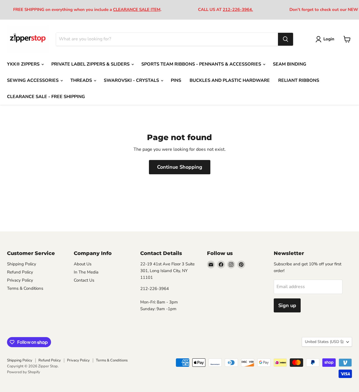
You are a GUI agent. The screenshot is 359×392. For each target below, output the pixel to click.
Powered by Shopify (23, 372)
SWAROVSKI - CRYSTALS (132, 80)
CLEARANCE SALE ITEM (136, 9)
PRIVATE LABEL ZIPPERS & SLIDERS (91, 64)
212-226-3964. (238, 9)
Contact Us (84, 280)
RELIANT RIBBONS (298, 80)
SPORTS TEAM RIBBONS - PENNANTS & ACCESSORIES (201, 64)
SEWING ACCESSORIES (33, 80)
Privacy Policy (20, 280)
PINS (176, 80)
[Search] (285, 39)
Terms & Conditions (25, 288)
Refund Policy (20, 272)
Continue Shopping (179, 167)
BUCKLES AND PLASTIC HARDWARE (230, 80)
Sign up (287, 305)
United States (324, 341)
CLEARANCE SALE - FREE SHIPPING (46, 97)
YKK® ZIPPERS (24, 64)
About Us (82, 264)
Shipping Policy (21, 264)
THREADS (81, 80)
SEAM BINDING (289, 64)
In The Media (86, 272)
